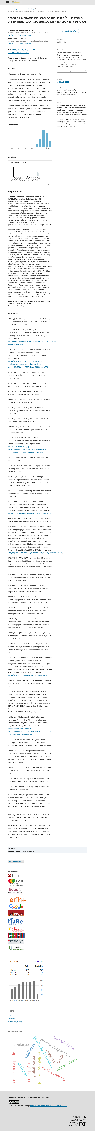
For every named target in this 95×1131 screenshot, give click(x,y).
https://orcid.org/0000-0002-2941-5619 (19, 43)
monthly (43, 184)
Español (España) (14, 1018)
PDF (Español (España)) (68, 31)
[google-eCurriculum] (16, 909)
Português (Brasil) (15, 1022)
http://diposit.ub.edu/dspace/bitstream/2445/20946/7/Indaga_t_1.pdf (35, 553)
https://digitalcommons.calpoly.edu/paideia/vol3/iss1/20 (30, 513)
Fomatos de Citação (66, 71)
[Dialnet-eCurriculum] (16, 877)
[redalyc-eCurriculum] (16, 943)
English (10, 1015)
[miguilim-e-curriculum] (16, 932)
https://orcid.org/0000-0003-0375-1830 (19, 35)
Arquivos (17, 9)
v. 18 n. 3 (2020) (28, 9)
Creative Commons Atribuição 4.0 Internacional (48, 1106)
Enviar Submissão (15, 862)
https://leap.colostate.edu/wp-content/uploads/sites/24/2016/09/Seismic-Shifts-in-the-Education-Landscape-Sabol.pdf (30, 731)
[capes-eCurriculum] (16, 937)
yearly (50, 184)
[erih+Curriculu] (18, 902)
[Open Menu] (7, 2)
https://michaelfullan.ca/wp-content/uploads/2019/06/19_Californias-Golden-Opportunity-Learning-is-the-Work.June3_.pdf (27, 449)
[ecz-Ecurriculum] (16, 886)
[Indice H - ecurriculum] (27, 1001)
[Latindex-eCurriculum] (16, 916)
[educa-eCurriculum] (15, 894)
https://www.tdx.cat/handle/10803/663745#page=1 (28, 675)
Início (9, 9)
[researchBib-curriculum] (16, 950)
